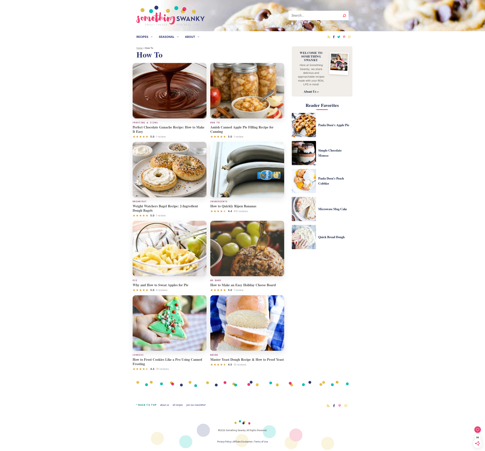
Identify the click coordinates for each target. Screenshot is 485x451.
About (190, 37)
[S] (344, 15)
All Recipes (178, 405)
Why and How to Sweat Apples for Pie (160, 284)
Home (139, 48)
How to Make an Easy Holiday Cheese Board (243, 284)
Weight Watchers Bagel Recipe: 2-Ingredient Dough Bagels (165, 208)
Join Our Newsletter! (196, 405)
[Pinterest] (344, 36)
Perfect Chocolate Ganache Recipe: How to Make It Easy (168, 129)
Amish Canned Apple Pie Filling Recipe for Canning (242, 129)
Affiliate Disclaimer (242, 441)
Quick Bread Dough (331, 237)
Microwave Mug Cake (332, 209)
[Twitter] (338, 36)
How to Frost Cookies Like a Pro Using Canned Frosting (167, 361)
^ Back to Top (146, 405)
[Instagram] (349, 36)
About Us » (311, 91)
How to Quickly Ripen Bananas (233, 206)
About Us (164, 405)
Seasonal (166, 37)
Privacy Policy (224, 441)
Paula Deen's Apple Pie (333, 125)
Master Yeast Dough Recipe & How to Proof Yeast (247, 359)
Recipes (142, 37)
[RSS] (329, 36)
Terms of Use (261, 441)
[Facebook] (334, 36)
